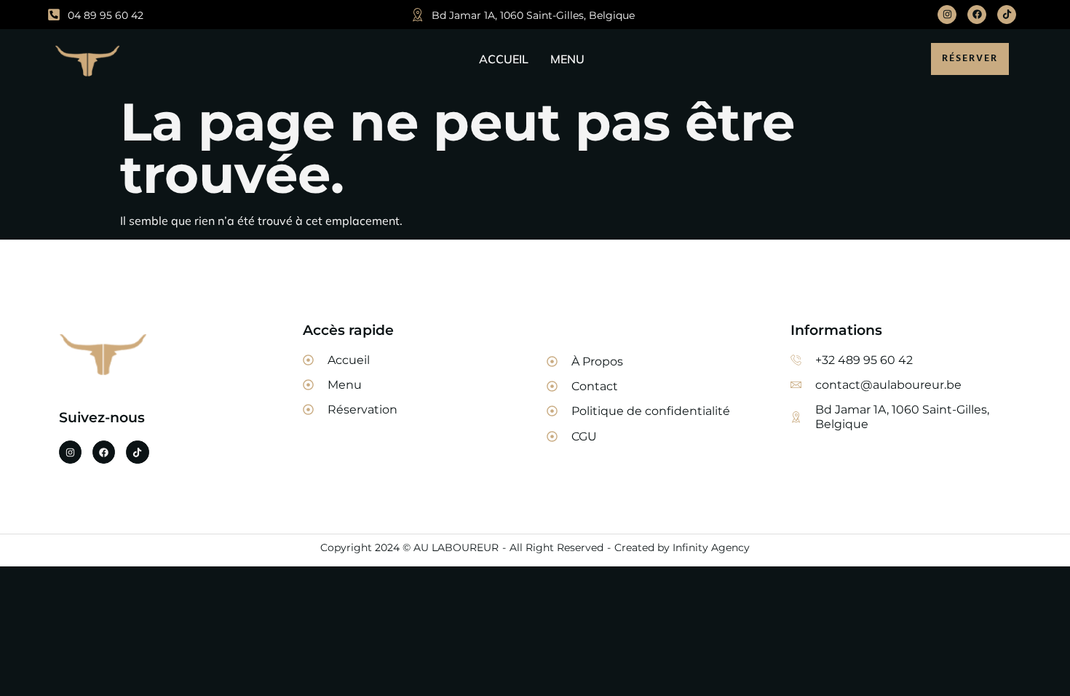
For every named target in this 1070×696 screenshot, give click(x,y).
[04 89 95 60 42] (53, 14)
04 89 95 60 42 (105, 15)
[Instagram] (947, 14)
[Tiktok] (1006, 14)
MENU (567, 59)
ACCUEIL (503, 59)
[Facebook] (976, 14)
